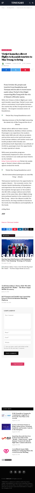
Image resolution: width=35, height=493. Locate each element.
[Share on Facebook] (6, 69)
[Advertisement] (17, 28)
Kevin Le (9, 63)
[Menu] (3, 3)
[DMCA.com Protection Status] (7, 460)
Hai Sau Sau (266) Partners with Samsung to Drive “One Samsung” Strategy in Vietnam (17, 260)
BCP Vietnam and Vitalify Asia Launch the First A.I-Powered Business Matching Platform (16, 298)
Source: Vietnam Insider (10, 222)
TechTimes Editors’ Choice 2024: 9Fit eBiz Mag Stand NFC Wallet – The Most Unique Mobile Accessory (16, 287)
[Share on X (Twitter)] (15, 69)
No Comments (27, 63)
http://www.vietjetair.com (11, 161)
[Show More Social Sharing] (31, 69)
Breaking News (6, 50)
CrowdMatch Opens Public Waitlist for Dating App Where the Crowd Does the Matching (22, 450)
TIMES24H (8, 478)
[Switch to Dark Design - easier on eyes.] (30, 3)
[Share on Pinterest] (25, 69)
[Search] (32, 3)
